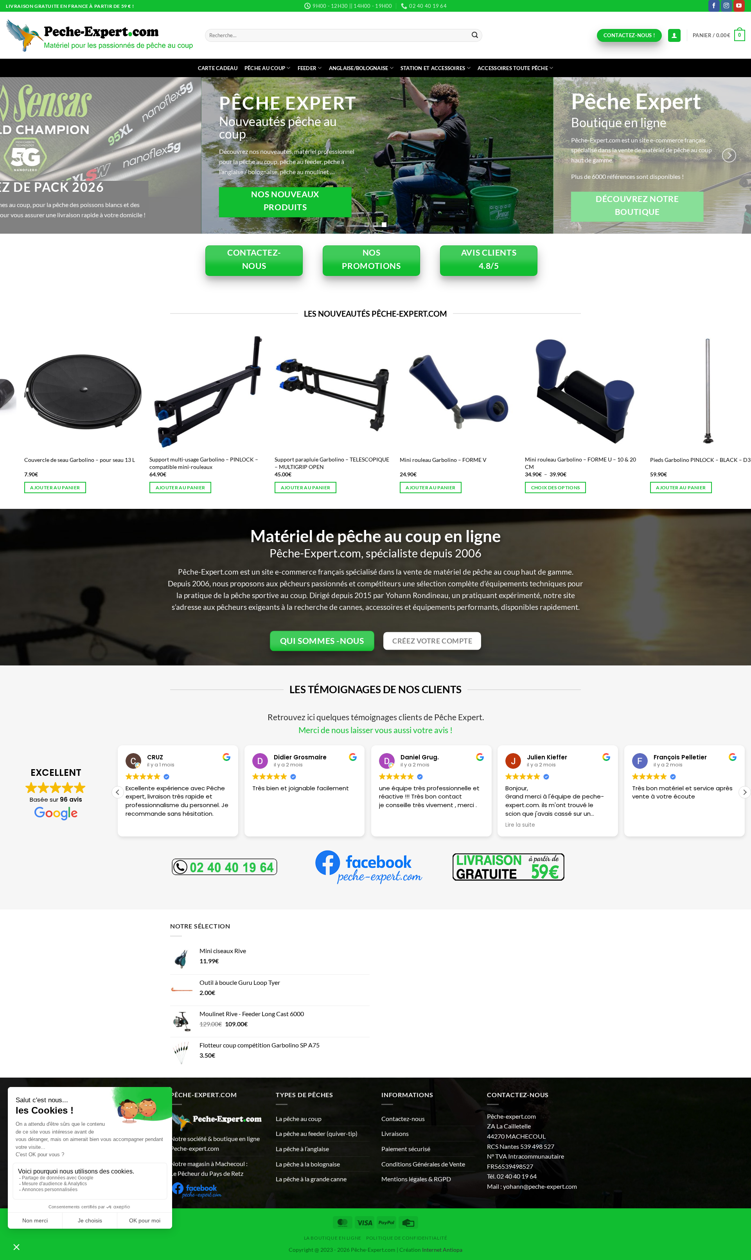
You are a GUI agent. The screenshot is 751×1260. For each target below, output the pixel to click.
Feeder (307, 68)
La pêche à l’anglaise (302, 1148)
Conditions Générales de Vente (423, 1164)
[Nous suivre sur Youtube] (739, 6)
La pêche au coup (299, 1118)
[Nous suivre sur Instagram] (726, 6)
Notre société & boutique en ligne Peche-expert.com (215, 1143)
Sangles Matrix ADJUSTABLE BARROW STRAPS (218, 459)
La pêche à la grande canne (311, 1178)
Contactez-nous (403, 1118)
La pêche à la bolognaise (308, 1164)
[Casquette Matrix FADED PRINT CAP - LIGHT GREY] (343, 392)
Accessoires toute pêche (513, 68)
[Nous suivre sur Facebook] (714, 6)
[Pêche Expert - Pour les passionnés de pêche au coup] (99, 35)
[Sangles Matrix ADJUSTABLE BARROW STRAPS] (218, 392)
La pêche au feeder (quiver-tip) (317, 1133)
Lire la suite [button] (394, 825)
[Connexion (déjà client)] (674, 35)
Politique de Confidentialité (406, 1238)
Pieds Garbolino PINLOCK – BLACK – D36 (86, 459)
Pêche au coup (264, 68)
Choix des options (690, 487)
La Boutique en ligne (332, 1238)
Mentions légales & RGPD (416, 1178)
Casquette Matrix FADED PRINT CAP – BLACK (592, 459)
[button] (719, 36)
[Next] (729, 155)
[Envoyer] (475, 35)
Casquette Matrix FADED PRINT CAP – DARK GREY (466, 463)
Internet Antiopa (442, 1249)
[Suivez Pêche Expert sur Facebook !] (196, 1189)
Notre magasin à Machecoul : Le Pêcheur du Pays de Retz (209, 1168)
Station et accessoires (433, 68)
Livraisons (395, 1133)
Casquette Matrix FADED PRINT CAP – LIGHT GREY (341, 463)
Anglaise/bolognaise (358, 68)
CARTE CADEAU (217, 68)
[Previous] (22, 155)
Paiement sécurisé (405, 1148)
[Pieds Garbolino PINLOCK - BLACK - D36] (93, 392)
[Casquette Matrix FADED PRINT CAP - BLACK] (593, 392)
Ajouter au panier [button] (190, 487)
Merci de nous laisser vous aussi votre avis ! (375, 730)
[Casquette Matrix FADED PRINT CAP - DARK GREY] (468, 392)
